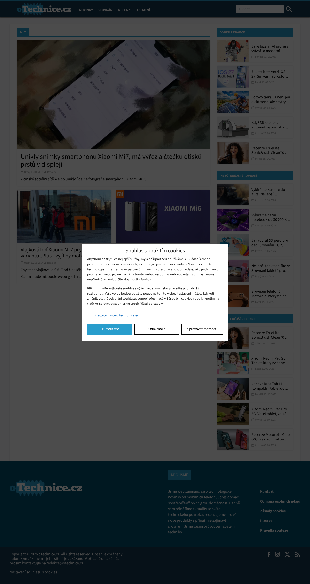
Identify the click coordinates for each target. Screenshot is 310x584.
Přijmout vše (109, 329)
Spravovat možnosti (202, 329)
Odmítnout (156, 329)
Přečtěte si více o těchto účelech (117, 315)
